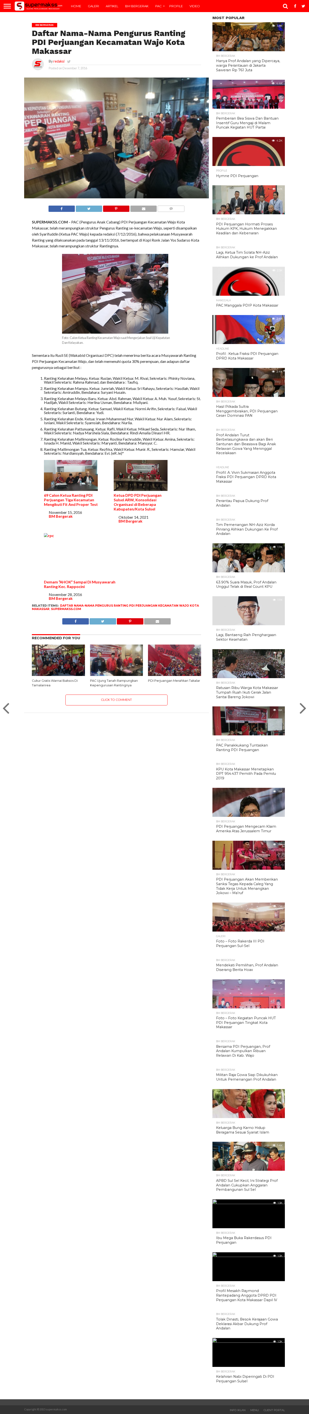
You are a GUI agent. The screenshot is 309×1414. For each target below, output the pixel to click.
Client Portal (274, 1410)
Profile (176, 6)
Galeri (93, 6)
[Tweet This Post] (89, 207)
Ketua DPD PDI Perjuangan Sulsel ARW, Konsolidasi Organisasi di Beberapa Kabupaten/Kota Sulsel (138, 502)
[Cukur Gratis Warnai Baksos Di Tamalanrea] (58, 675)
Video (195, 6)
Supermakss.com (66, 609)
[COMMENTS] (170, 207)
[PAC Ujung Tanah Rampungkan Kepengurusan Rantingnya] (116, 675)
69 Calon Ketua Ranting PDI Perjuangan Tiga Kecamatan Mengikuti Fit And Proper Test (71, 500)
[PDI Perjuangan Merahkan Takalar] (174, 675)
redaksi (58, 61)
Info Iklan (238, 1410)
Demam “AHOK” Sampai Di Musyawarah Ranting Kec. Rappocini (79, 584)
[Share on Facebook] (62, 207)
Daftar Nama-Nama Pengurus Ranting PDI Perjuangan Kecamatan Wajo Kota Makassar (115, 607)
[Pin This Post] (116, 207)
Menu (254, 1410)
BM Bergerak (136, 6)
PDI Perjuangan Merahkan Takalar (174, 680)
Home (76, 6)
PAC (158, 6)
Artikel (112, 6)
